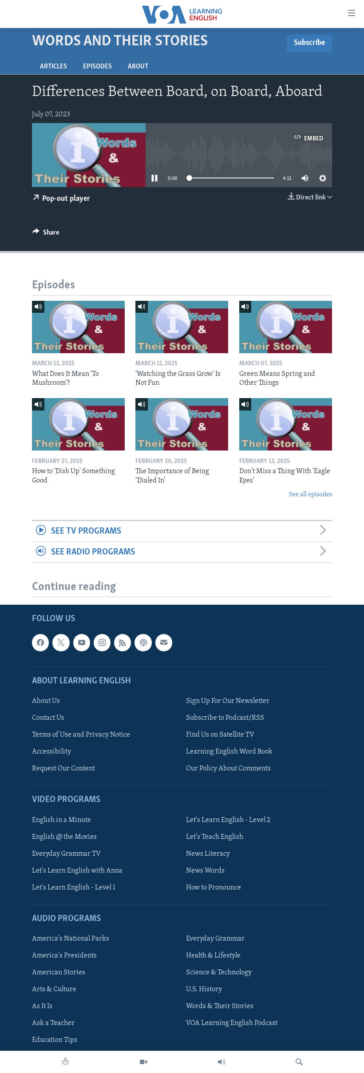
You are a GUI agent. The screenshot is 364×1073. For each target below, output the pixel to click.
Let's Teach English (214, 837)
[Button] (45, 234)
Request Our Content (63, 768)
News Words (205, 870)
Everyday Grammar (215, 938)
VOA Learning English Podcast (231, 1023)
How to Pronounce (213, 887)
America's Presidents (64, 955)
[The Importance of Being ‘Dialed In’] (181, 424)
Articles (53, 66)
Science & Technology (219, 972)
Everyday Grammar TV (66, 854)
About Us (46, 701)
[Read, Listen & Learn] (65, 1062)
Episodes (97, 66)
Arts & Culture (54, 989)
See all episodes (310, 494)
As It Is (42, 1006)
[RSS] (122, 642)
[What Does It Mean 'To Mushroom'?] (78, 327)
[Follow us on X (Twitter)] (60, 642)
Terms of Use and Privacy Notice (81, 734)
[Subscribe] (163, 642)
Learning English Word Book (229, 751)
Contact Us (48, 718)
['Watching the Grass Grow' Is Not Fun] (181, 327)
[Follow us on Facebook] (40, 642)
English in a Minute (61, 820)
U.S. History (204, 989)
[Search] (299, 1062)
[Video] (143, 1062)
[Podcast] (143, 642)
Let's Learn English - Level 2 (228, 820)
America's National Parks (70, 938)
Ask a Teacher (53, 1023)
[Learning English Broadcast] (221, 1062)
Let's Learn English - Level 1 (73, 887)
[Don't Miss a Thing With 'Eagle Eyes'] (285, 424)
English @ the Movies (64, 837)
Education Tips (54, 1040)
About (138, 66)
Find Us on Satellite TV (220, 734)
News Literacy (208, 854)
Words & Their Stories (219, 1006)
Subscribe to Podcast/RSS (225, 718)
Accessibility (51, 751)
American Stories (58, 972)
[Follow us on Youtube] (81, 642)
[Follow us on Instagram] (102, 642)
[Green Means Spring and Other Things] (285, 327)
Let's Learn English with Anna (77, 870)
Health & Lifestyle (213, 955)
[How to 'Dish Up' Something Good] (78, 424)
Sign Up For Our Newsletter (227, 701)
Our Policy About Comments (228, 768)
